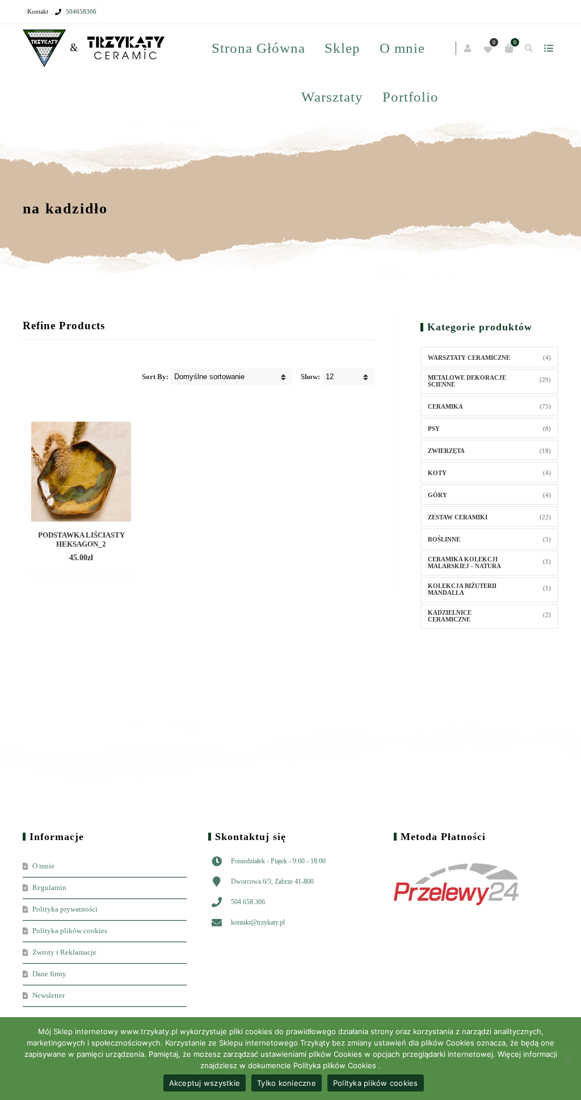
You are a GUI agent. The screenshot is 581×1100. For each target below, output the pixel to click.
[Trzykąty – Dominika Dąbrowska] (94, 49)
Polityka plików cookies (69, 930)
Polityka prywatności (65, 909)
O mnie (402, 48)
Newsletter (48, 995)
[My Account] (468, 48)
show (548, 48)
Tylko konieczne (286, 1083)
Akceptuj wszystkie (205, 1083)
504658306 (81, 11)
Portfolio (410, 96)
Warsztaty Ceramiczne (469, 357)
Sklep (342, 48)
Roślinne (444, 539)
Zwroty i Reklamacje (64, 952)
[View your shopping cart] (509, 48)
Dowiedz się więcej (81, 541)
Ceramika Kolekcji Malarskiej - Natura (464, 562)
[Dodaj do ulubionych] (91, 558)
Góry (437, 495)
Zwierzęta (446, 450)
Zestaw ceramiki (457, 517)
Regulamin (49, 887)
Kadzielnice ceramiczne (449, 616)
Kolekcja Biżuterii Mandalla (462, 589)
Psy (434, 428)
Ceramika (445, 406)
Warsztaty (332, 96)
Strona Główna (258, 48)
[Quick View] (71, 558)
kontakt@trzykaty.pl (258, 922)
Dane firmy (49, 973)
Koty (437, 472)
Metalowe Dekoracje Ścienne (467, 381)
